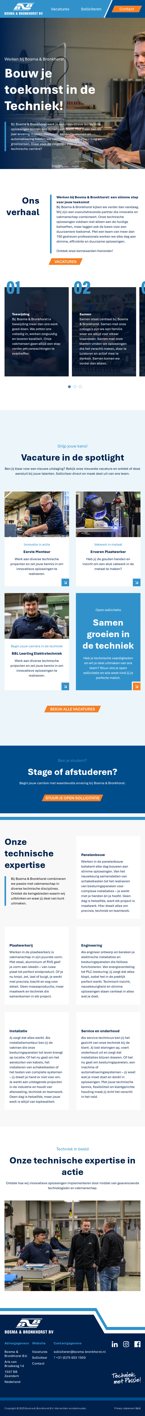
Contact (38, 1363)
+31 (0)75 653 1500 (70, 1358)
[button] (37, 331)
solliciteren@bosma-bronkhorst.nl (80, 1352)
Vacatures (60, 9)
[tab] (69, 386)
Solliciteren (91, 9)
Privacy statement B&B (127, 1408)
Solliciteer (39, 1358)
